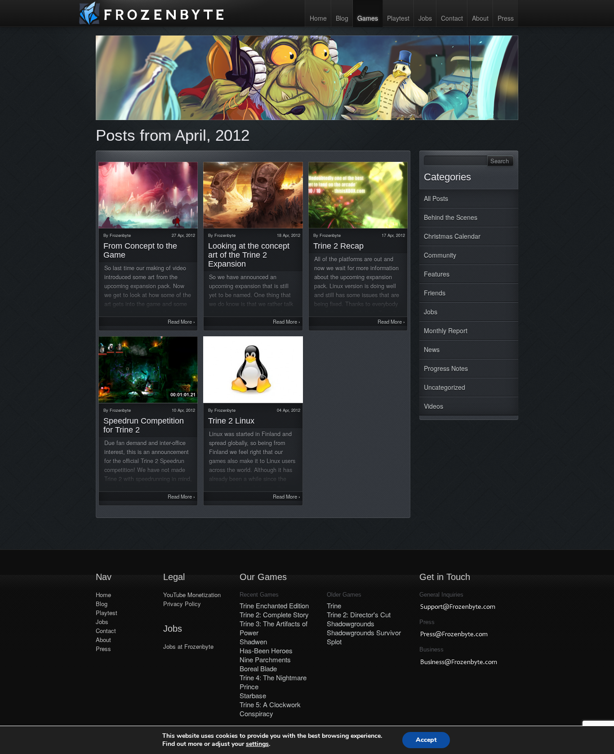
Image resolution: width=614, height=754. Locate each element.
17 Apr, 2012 (393, 235)
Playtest (398, 17)
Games (367, 17)
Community (440, 254)
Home (318, 17)
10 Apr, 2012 (183, 410)
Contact (452, 17)
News (432, 349)
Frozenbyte (120, 235)
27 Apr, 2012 (183, 235)
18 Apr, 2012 (288, 235)
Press (506, 17)
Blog (342, 17)
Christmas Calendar (452, 236)
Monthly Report (445, 330)
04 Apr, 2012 (288, 410)
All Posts (436, 198)
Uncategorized (444, 387)
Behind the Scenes (450, 217)
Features (436, 273)
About (480, 17)
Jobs (425, 17)
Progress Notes (446, 368)
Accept (426, 740)
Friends (434, 292)
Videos (433, 406)
